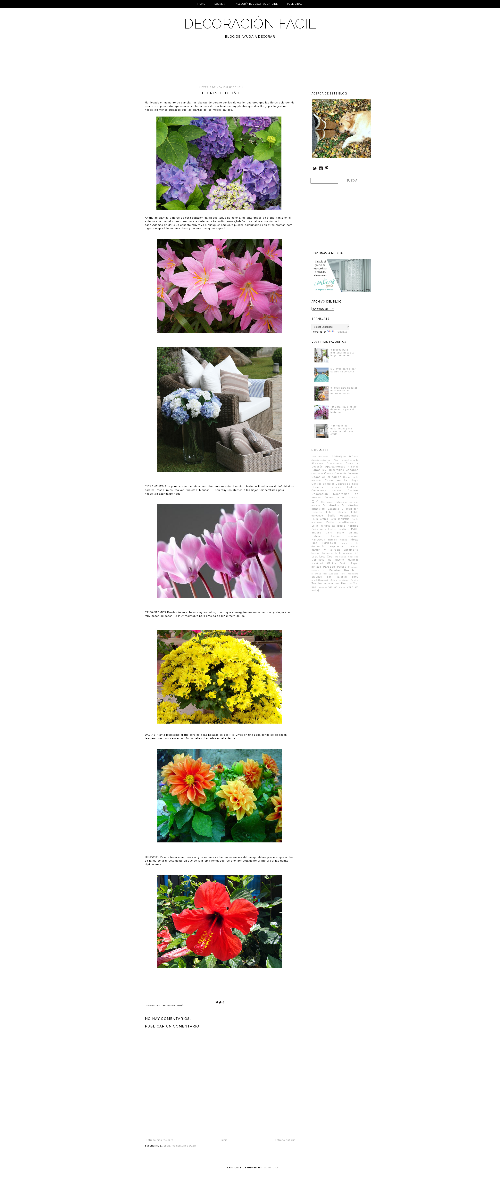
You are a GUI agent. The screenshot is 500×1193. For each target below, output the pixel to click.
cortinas (337, 490)
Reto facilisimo (349, 574)
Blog (325, 470)
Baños (316, 469)
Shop (355, 576)
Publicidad (295, 4)
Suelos (354, 580)
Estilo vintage (347, 532)
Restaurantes (330, 574)
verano (323, 587)
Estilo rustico (338, 529)
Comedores (319, 490)
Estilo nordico (347, 525)
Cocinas (317, 487)
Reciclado (351, 570)
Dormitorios (331, 505)
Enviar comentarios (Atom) (180, 1145)
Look (315, 556)
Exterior (317, 536)
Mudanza (353, 560)
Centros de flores (323, 484)
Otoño (181, 1005)
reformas (316, 574)
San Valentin (337, 576)
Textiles (317, 583)
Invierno (353, 546)
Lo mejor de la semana (337, 553)
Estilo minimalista (323, 525)
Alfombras (317, 463)
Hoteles (332, 540)
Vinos (342, 587)
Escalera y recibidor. (343, 508)
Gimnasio (353, 536)
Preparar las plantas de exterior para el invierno (343, 409)
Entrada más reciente (159, 1140)
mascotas (353, 557)
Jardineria (168, 1005)
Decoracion (320, 493)
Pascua (341, 566)
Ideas (354, 539)
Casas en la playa (341, 480)
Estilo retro (319, 529)
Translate (341, 331)
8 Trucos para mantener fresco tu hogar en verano (342, 352)
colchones (335, 487)
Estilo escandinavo (343, 515)
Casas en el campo (326, 476)
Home (201, 4)
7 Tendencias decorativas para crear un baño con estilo (342, 429)
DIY (315, 501)
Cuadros (353, 490)
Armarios (353, 467)
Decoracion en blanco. (341, 497)
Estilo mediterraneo (342, 522)
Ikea (315, 542)
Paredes (329, 566)
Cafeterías (317, 474)
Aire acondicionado (346, 460)
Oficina (331, 563)
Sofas (333, 580)
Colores (352, 487)
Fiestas (335, 536)
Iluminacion (329, 543)
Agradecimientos (321, 460)
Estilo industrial (340, 519)
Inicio (224, 1140)
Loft (356, 553)
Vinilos (333, 587)
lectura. (316, 553)
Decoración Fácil (250, 24)
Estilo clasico (336, 512)
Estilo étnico (320, 519)
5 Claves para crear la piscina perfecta (343, 370)
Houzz (343, 540)
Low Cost (326, 556)
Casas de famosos (346, 473)
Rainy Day (271, 1167)
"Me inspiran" (320, 456)
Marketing (340, 557)
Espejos (317, 512)
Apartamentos (335, 466)
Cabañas (352, 469)
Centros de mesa (347, 484)
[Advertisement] (239, 70)
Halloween (318, 539)
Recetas (335, 570)
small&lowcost (320, 580)
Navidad (317, 563)
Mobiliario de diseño (328, 559)
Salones (317, 576)
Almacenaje (334, 463)
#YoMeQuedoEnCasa (344, 456)
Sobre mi (220, 4)
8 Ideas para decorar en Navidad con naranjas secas (343, 390)
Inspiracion (336, 546)
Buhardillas (336, 470)
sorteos (343, 580)
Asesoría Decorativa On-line (257, 4)
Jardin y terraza (326, 549)
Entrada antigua (285, 1140)
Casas (328, 473)
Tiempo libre (332, 583)
